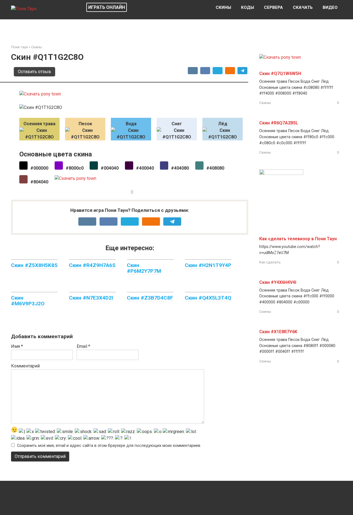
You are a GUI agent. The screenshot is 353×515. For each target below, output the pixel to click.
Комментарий (25, 366)
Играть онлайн (106, 7)
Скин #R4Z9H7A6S (92, 265)
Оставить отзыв (34, 71)
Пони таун (19, 47)
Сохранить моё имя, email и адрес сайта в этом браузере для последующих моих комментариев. (109, 445)
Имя (17, 346)
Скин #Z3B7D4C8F (150, 298)
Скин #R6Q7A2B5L (278, 123)
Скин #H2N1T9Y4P (208, 265)
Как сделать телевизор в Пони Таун (298, 238)
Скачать (303, 7)
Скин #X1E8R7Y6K (278, 331)
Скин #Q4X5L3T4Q (208, 298)
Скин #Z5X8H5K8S (34, 265)
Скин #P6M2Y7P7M (144, 268)
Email (83, 346)
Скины (223, 7)
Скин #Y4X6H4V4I (277, 282)
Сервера (273, 7)
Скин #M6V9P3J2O (27, 301)
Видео (330, 7)
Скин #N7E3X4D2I (91, 298)
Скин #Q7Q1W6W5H (280, 73)
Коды (247, 7)
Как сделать (270, 262)
